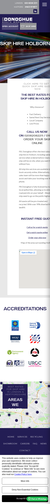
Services (22, 436)
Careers (25, 443)
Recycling (36, 436)
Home (10, 436)
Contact (25, 450)
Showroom (10, 443)
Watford (25, 7)
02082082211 (33, 135)
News (43, 443)
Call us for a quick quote (37, 227)
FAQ (35, 443)
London (26, 3)
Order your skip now (37, 237)
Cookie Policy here (23, 474)
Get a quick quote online (37, 232)
